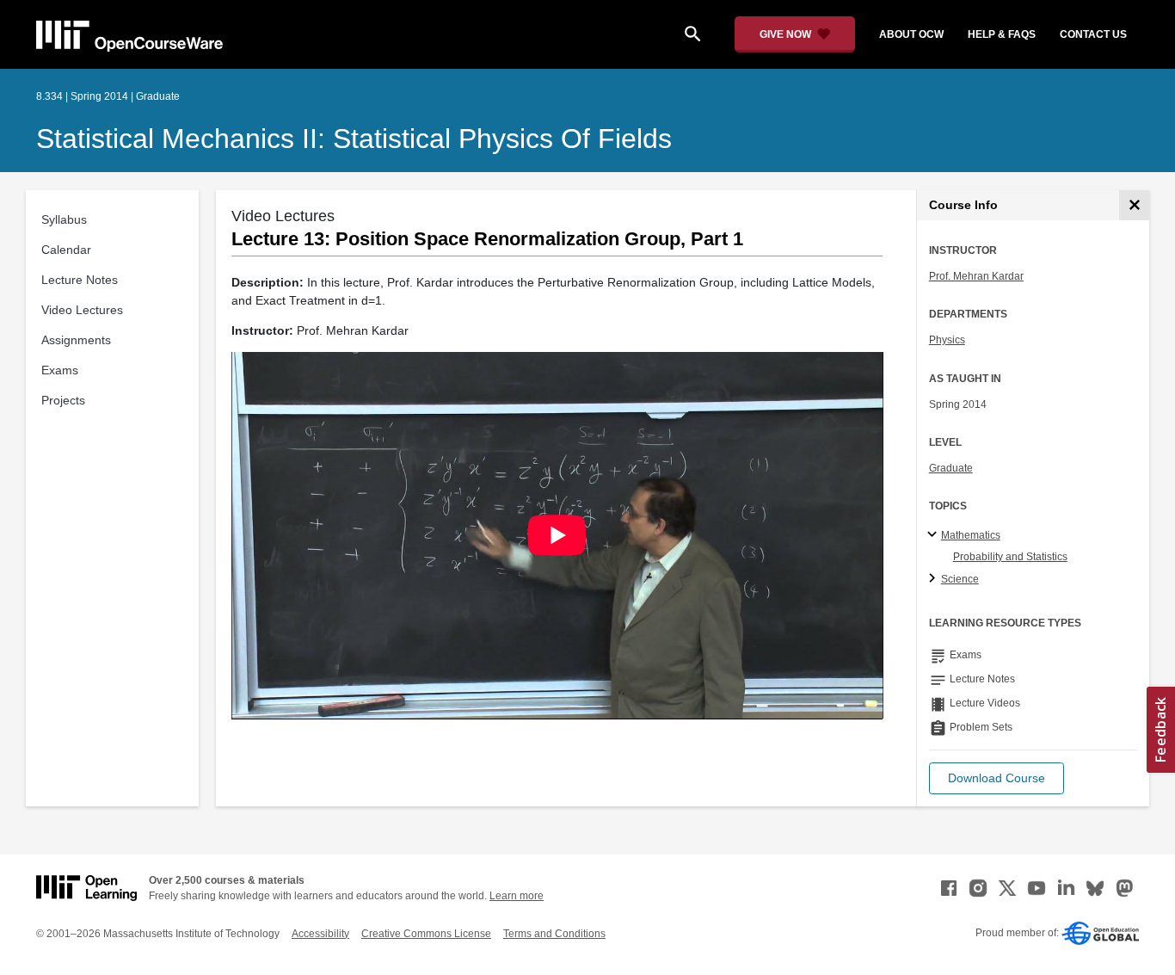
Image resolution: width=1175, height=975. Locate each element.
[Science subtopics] (934, 579)
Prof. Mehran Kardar (976, 276)
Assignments (76, 340)
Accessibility (320, 934)
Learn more (516, 896)
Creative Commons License (426, 934)
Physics (947, 340)
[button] (996, 778)
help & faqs (1002, 34)
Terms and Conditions (554, 934)
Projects (63, 400)
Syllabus (64, 219)
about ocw (911, 34)
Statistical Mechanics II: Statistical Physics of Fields (354, 138)
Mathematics (970, 535)
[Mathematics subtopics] (934, 535)
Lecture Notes (79, 280)
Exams (59, 370)
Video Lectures (82, 310)
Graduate (951, 468)
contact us (1093, 34)
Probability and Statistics (1010, 557)
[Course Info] (1134, 205)
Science (960, 579)
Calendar (66, 249)
